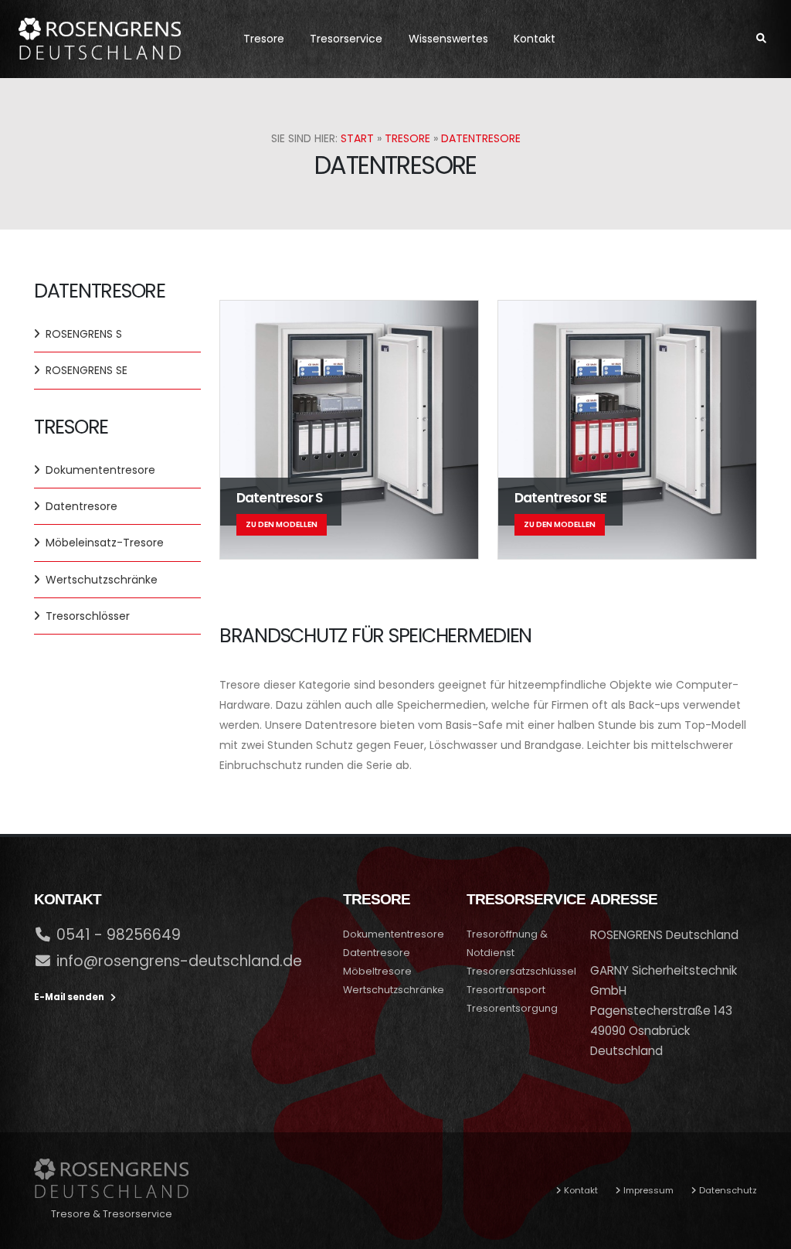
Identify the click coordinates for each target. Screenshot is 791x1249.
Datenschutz (728, 1190)
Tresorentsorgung (512, 1008)
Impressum (648, 1190)
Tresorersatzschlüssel (521, 971)
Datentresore (481, 138)
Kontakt (534, 38)
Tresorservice (346, 38)
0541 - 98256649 (118, 934)
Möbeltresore (377, 971)
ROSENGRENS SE (86, 370)
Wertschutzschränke (102, 579)
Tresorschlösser (88, 616)
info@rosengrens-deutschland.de (179, 961)
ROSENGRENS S (84, 334)
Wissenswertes (448, 38)
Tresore (263, 38)
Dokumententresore (100, 470)
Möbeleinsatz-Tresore (105, 542)
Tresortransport (506, 989)
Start (357, 138)
